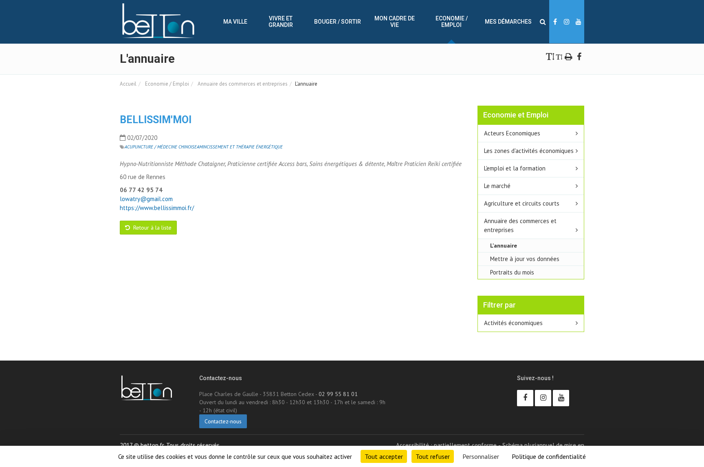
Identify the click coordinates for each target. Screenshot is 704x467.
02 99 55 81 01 (338, 394)
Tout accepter (384, 456)
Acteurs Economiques (512, 133)
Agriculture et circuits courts (521, 203)
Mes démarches (508, 21)
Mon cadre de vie (394, 21)
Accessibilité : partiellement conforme (446, 445)
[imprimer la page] (568, 56)
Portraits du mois (512, 272)
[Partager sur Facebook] (579, 56)
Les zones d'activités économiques (529, 151)
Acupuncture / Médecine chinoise (161, 147)
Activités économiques (513, 323)
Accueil (128, 83)
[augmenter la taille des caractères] (550, 56)
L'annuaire (503, 245)
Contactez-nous (223, 421)
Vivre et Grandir (280, 21)
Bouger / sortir (337, 21)
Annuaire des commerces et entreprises (242, 83)
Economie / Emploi (452, 21)
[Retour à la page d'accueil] (158, 21)
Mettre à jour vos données (524, 259)
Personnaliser (480, 456)
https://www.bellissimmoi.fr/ (157, 208)
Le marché (497, 186)
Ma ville (235, 21)
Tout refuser (433, 456)
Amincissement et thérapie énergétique (240, 147)
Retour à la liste (152, 227)
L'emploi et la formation (515, 168)
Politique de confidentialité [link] (549, 456)
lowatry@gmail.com (146, 199)
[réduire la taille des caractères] (559, 56)
